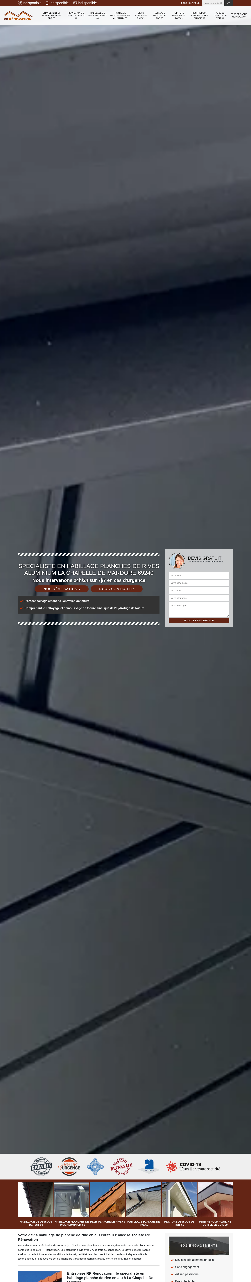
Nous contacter (116, 589)
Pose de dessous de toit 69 (220, 15)
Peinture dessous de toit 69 (178, 15)
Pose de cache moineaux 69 (239, 15)
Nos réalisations (62, 589)
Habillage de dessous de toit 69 (97, 15)
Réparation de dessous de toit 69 (76, 15)
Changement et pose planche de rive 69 (51, 15)
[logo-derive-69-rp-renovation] (18, 15)
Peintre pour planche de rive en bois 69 (199, 15)
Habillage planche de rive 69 (159, 15)
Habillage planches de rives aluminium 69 (120, 15)
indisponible (32, 3)
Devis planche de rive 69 (141, 15)
